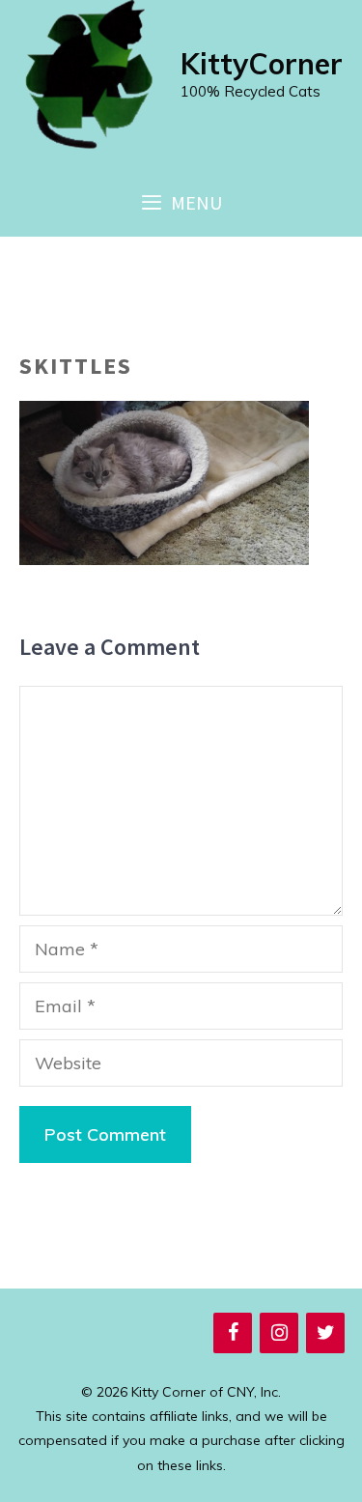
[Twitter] (325, 1333)
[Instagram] (279, 1333)
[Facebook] (232, 1333)
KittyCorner (262, 63)
